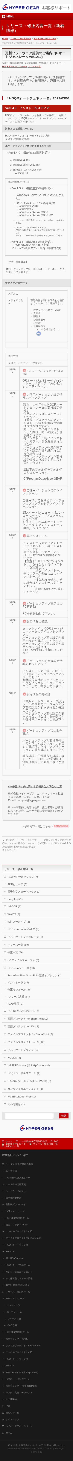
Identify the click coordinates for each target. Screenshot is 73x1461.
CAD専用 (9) (15, 1003)
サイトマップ (12, 1419)
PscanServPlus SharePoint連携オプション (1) (34, 975)
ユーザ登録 (11, 1171)
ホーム (9, 1141)
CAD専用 (12, 1325)
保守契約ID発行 (13, 1198)
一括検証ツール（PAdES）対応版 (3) (29, 1080)
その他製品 (11, 1399)
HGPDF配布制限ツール (17, 1218)
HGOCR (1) (14, 906)
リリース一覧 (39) (18, 944)
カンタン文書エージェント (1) (25, 1088)
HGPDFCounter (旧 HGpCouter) (22, 1372)
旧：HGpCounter (14, 1258)
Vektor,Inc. (60, 1448)
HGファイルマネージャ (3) (23, 960)
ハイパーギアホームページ (19, 1426)
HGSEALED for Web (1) (21, 1096)
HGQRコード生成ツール (18, 1265)
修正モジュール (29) (19, 989)
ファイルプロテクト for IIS (19, 1231)
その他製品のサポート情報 (19, 1278)
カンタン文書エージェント (19, 1272)
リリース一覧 (34, 66)
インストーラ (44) (18, 982)
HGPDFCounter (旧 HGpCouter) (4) (28, 1065)
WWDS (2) (13, 914)
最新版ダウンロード (16, 1144)
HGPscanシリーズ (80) (21, 968)
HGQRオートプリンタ (17, 1245)
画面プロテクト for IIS (17, 1224)
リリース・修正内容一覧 (45, 1144)
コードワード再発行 (16, 1191)
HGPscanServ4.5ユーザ (18, 1177)
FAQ (56, 1141)
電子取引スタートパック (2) (23, 891)
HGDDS (10, 1251)
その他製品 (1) (16, 1104)
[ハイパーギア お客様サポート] (36, 6)
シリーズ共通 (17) (19, 996)
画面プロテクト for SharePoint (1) (27, 1018)
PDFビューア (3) (17, 884)
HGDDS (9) (14, 1057)
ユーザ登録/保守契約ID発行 (33, 1141)
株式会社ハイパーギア (32, 1445)
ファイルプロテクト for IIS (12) (26, 1042)
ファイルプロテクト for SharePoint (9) (30, 1034)
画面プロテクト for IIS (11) (23, 1026)
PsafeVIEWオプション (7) (22, 876)
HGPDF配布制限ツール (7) (23, 1010)
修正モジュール (14, 1312)
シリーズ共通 (14, 1318)
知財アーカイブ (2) (18, 921)
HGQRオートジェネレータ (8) (25, 936)
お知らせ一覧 (12, 1146)
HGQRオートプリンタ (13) (23, 1049)
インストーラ (13, 1305)
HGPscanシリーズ (15, 1211)
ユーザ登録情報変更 (16, 1184)
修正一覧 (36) (15, 952)
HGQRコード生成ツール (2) (23, 1073)
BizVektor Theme (42, 1448)
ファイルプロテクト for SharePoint (23, 1238)
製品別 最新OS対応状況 (18, 1285)
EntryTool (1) (15, 899)
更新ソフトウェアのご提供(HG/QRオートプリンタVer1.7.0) (54, 843)
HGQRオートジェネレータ (14, 66)
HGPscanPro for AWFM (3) (23, 929)
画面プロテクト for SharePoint (21, 1386)
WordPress (26, 1448)
